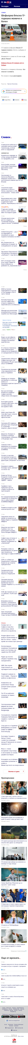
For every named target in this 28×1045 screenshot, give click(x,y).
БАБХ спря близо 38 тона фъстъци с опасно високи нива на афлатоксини (9, 415)
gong (4, 1002)
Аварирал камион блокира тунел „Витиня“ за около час (9, 467)
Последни (4, 6)
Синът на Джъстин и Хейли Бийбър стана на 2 (14, 976)
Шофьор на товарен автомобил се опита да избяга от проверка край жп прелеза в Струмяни (11, 382)
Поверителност (10, 1027)
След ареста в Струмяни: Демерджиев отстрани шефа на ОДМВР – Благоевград (9, 728)
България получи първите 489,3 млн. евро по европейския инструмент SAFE (9, 404)
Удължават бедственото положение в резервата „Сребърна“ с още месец (9, 253)
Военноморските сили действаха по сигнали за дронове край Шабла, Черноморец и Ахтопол (11, 201)
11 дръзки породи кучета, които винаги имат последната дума (8, 210)
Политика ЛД (20, 1027)
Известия (15, 1030)
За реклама (10, 1024)
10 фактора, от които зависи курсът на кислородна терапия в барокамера (13, 905)
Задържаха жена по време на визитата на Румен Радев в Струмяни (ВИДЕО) (9, 519)
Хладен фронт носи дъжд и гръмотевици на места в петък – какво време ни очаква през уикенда (11, 638)
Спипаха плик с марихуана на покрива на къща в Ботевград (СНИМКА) (9, 447)
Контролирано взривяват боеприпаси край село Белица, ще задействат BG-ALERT (9, 649)
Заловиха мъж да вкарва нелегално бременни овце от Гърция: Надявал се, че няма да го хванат (12, 583)
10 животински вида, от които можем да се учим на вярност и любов (13, 945)
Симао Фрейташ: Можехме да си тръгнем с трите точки (11, 884)
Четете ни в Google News (14, 1020)
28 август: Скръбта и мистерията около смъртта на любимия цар (12, 986)
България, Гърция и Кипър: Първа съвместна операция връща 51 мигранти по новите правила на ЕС (11, 740)
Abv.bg (3, 1007)
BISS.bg (10, 1009)
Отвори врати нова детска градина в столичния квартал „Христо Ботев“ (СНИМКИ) (10, 220)
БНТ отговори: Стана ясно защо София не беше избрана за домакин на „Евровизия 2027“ (11, 263)
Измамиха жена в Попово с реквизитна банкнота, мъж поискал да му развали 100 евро (9, 603)
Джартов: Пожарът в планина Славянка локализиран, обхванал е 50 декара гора (9, 436)
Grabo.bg (22, 1009)
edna (4, 979)
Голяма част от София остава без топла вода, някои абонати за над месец (8, 628)
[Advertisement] (14, 118)
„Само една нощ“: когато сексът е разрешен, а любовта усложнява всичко (14, 797)
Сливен (5, 137)
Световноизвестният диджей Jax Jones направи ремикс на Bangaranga (8, 707)
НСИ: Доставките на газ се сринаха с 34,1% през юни (9, 593)
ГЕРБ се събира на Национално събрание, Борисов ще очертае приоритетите (9, 562)
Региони (17, 6)
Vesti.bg (15, 1010)
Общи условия (21, 1036)
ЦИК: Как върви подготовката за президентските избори (9, 667)
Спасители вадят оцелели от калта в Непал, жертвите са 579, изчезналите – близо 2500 (10, 190)
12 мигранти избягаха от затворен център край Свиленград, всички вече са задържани (9, 147)
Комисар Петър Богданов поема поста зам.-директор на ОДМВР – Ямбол (8, 477)
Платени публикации (18, 1024)
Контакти (11, 1025)
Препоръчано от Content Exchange (18, 951)
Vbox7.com (8, 1007)
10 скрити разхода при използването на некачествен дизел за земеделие (14, 842)
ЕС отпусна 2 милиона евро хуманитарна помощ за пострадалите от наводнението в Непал (10, 350)
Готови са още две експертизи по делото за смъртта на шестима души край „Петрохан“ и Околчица (13, 458)
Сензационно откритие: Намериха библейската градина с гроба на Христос (9, 718)
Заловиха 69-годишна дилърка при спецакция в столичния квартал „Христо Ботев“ (9, 425)
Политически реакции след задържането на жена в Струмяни (8, 371)
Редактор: (4, 84)
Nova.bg (20, 1010)
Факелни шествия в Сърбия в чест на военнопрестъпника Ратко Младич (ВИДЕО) (8, 530)
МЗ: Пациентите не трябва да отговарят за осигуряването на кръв (9, 244)
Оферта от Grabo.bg (5, 320)
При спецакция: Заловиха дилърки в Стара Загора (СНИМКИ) (9, 613)
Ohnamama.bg (16, 1009)
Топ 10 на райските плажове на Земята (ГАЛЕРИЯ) (7, 695)
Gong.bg (14, 1007)
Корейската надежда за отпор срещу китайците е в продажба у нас (9, 157)
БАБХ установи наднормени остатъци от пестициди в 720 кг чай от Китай (8, 291)
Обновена (3, 623)
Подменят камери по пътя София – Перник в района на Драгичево (9, 676)
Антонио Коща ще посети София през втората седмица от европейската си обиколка (10, 302)
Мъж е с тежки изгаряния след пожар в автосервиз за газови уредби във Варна (9, 752)
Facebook (17, 100)
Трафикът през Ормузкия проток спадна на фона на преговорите (7, 488)
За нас (5, 1024)
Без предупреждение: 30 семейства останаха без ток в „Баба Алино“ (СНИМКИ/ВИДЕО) (9, 499)
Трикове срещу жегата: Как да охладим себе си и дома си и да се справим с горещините (14, 965)
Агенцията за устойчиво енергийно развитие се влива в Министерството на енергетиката (12, 762)
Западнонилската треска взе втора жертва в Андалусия (8, 572)
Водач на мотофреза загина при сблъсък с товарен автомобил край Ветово (8, 339)
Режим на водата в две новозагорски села (9, 508)
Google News (7, 100)
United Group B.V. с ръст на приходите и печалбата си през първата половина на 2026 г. (11, 234)
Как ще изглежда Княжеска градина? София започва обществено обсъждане (9, 393)
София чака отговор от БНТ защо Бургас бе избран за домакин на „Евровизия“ (9, 540)
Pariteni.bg (6, 1010)
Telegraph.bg (13, 1011)
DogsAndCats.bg (20, 1007)
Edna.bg (11, 1010)
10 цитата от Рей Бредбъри (9, 925)
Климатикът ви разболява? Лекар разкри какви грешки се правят (8, 685)
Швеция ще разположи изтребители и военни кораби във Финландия (9, 312)
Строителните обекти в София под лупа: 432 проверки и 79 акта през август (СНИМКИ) (9, 361)
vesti (4, 990)
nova (4, 969)
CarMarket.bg (5, 1009)
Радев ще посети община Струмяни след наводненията (9, 659)
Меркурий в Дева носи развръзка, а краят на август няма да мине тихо (12, 818)
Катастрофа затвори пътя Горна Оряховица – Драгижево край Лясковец (9, 167)
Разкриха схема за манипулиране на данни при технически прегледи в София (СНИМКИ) (11, 551)
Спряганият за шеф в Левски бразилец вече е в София (12, 997)
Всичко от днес (14, 771)
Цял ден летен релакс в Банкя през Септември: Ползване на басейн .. (9, 326)
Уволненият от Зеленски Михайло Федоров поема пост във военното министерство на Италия (12, 178)
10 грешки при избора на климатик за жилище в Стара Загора (13, 863)
